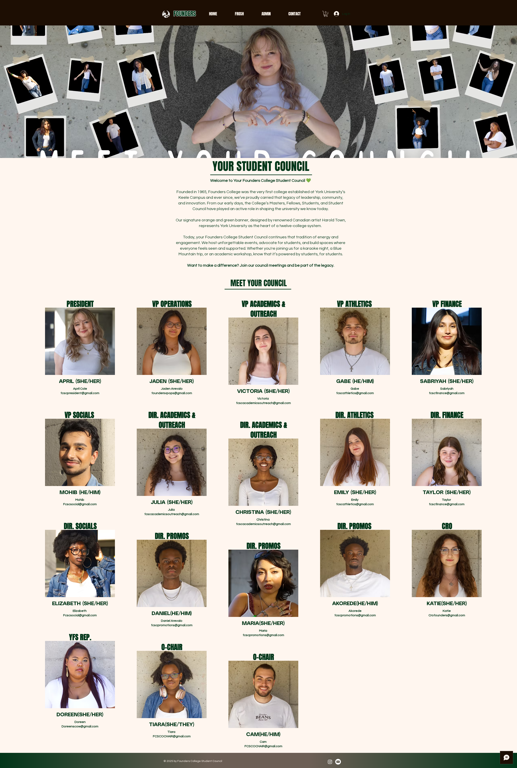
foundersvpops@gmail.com (171, 393)
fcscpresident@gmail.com (80, 393)
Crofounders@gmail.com (447, 615)
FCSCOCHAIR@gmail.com (172, 736)
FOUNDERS (184, 13)
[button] (325, 14)
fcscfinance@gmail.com (446, 393)
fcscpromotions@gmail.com (171, 625)
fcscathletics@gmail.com (355, 393)
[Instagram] (330, 762)
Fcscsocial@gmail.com (80, 504)
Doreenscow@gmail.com (80, 726)
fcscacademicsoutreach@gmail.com (263, 403)
